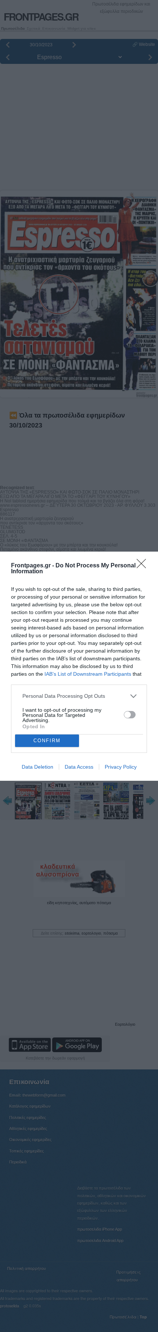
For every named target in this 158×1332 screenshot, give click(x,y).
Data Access (79, 767)
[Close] (144, 566)
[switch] (130, 714)
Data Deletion (37, 767)
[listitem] (79, 696)
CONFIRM (47, 740)
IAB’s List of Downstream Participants (87, 674)
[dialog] (79, 666)
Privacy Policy (121, 767)
